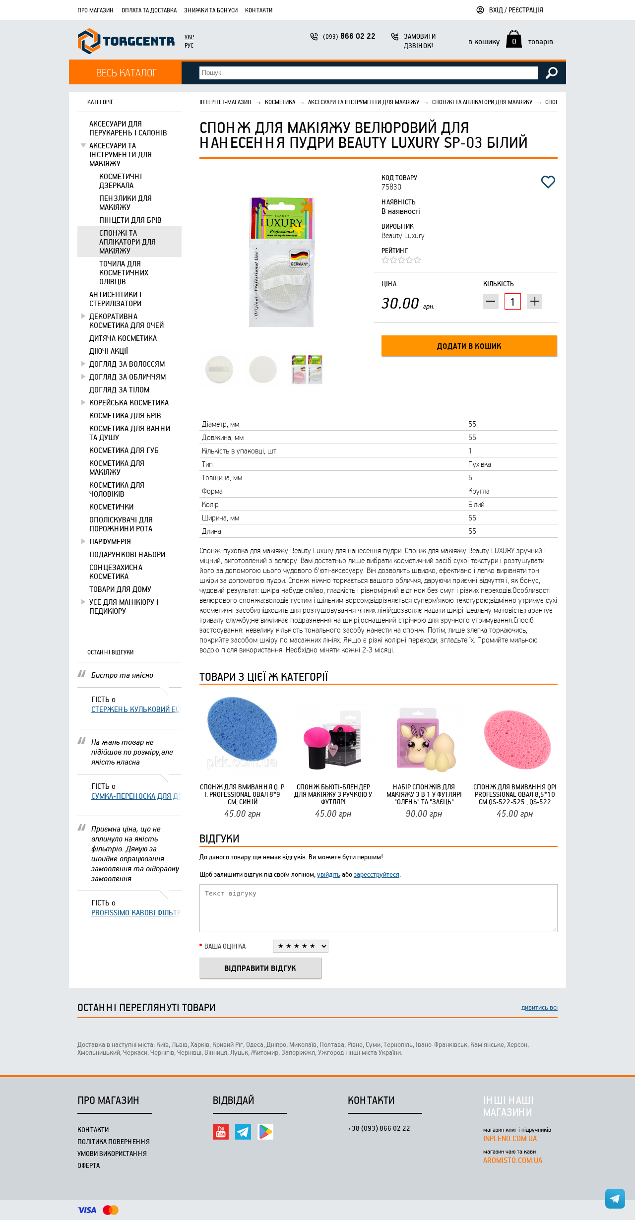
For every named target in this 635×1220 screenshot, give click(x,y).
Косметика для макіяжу (116, 467)
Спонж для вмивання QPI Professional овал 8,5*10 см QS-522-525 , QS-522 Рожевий (515, 794)
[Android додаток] (265, 1132)
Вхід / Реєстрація (516, 9)
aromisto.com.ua (512, 1160)
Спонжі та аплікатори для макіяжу (127, 242)
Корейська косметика (129, 402)
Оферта (88, 1165)
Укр (189, 37)
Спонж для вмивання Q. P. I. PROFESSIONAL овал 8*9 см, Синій (242, 794)
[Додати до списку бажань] (548, 182)
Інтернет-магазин (225, 102)
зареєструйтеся (376, 874)
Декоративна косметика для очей (126, 320)
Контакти (258, 10)
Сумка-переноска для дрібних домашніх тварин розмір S (136, 796)
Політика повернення (113, 1141)
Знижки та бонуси (211, 10)
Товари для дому (120, 589)
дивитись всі (539, 1007)
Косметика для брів (125, 415)
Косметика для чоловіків (116, 489)
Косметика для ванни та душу (129, 432)
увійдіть (328, 874)
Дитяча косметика (123, 338)
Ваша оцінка (225, 946)
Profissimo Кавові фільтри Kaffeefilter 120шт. (136, 912)
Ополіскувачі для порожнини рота (121, 523)
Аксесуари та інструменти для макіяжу (120, 154)
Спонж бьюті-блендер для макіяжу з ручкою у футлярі (333, 794)
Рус (189, 45)
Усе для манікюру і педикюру (123, 606)
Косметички (111, 507)
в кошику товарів (510, 41)
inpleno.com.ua (510, 1138)
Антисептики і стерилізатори (115, 298)
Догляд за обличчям (127, 377)
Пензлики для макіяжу (125, 202)
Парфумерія (110, 541)
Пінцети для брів (130, 220)
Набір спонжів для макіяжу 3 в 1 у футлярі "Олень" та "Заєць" (424, 794)
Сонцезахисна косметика (115, 571)
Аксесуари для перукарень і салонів (128, 128)
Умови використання (112, 1153)
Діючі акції (108, 351)
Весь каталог (126, 72)
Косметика (280, 102)
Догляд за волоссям (127, 364)
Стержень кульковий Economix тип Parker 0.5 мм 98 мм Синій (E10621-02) (136, 709)
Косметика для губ (124, 450)
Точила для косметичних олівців (123, 272)
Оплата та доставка (149, 10)
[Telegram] (243, 1132)
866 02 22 (349, 36)
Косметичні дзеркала (120, 180)
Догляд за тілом (119, 389)
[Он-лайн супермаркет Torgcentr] (126, 42)
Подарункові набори (127, 554)
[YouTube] (221, 1132)
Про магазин (95, 10)
